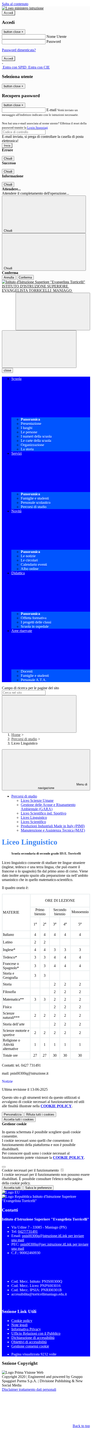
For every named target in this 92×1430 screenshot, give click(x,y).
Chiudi (8, 158)
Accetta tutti (19, 1119)
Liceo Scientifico (33, 822)
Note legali (19, 1325)
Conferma (25, 277)
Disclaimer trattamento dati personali (29, 1389)
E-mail (51, 110)
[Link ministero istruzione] (23, 8)
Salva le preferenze (38, 1188)
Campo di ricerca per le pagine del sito (30, 688)
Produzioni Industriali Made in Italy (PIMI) (53, 826)
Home (16, 735)
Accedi (8, 13)
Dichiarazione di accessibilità (32, 1338)
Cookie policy (21, 1321)
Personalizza (12, 1114)
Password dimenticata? (19, 50)
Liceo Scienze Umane (37, 800)
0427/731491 (28, 1231)
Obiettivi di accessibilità (29, 1342)
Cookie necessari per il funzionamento (31, 1170)
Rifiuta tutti (40, 1114)
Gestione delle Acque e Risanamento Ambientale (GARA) (48, 807)
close (7, 370)
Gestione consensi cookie (30, 1346)
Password (53, 41)
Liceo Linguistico (34, 817)
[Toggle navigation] (39, 349)
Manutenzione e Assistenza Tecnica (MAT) (53, 830)
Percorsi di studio (24, 739)
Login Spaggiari (37, 127)
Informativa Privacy (26, 1329)
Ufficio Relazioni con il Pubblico (35, 1333)
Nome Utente (56, 37)
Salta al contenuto (15, 4)
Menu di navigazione (63, 786)
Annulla (9, 277)
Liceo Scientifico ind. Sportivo (43, 813)
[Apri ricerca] (53, 311)
